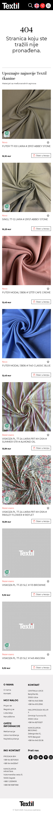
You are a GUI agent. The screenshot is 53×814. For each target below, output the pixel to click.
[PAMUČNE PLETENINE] (7, 134)
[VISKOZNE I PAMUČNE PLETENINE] (7, 427)
